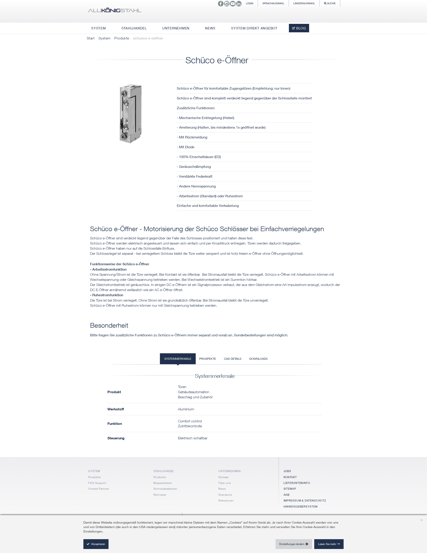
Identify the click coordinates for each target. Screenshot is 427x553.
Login (249, 3)
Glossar (223, 477)
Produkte (121, 38)
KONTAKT (290, 477)
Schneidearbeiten (165, 488)
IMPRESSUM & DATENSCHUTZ (305, 500)
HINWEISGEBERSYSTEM (301, 506)
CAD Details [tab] (232, 358)
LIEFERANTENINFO (297, 483)
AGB (287, 494)
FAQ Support (97, 483)
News (222, 488)
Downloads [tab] (258, 358)
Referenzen (226, 500)
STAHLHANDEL (164, 471)
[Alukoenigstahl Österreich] (114, 11)
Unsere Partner (98, 488)
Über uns (224, 483)
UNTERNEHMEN (229, 471)
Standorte (225, 494)
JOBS (287, 471)
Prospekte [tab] (207, 358)
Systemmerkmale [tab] (177, 358)
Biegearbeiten (162, 483)
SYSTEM (94, 471)
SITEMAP (290, 488)
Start (91, 38)
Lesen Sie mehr (327, 544)
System (104, 38)
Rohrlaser (160, 494)
